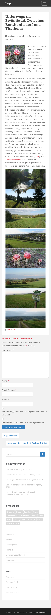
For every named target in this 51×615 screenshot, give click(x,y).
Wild (17, 523)
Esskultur (27, 512)
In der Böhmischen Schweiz (17, 474)
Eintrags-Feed (12, 582)
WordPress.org (12, 592)
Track (37, 156)
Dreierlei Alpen (12, 469)
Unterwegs (31, 519)
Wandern (9, 39)
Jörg (26, 36)
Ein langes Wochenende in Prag (19, 479)
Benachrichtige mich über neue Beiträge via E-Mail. (23, 422)
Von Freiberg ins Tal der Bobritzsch (21, 484)
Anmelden (10, 577)
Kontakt (9, 550)
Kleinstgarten (24, 516)
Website (5, 399)
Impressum (11, 560)
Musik (41, 516)
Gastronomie (37, 36)
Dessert (19, 512)
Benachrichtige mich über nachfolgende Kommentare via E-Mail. (24, 413)
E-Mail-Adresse (9, 390)
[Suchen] (42, 454)
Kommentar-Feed (13, 587)
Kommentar (8, 350)
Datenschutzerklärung (15, 555)
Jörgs (8, 3)
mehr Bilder (11, 329)
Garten (35, 512)
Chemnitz (10, 512)
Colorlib (24, 612)
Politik (9, 519)
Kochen (34, 516)
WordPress (41, 612)
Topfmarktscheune (13, 159)
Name (5, 381)
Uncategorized (19, 519)
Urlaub (39, 519)
